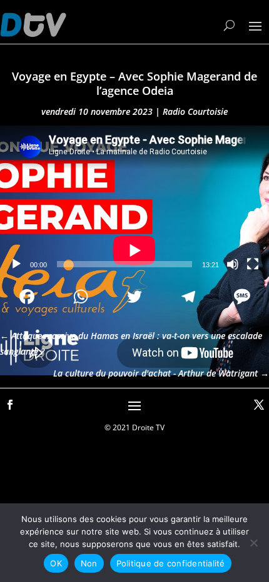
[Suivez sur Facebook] (10, 405)
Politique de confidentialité (170, 563)
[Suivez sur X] (259, 405)
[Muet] (232, 264)
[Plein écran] (252, 264)
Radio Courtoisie (195, 111)
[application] (134, 201)
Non (89, 563)
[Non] (253, 542)
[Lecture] (16, 264)
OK (56, 563)
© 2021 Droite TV (134, 427)
